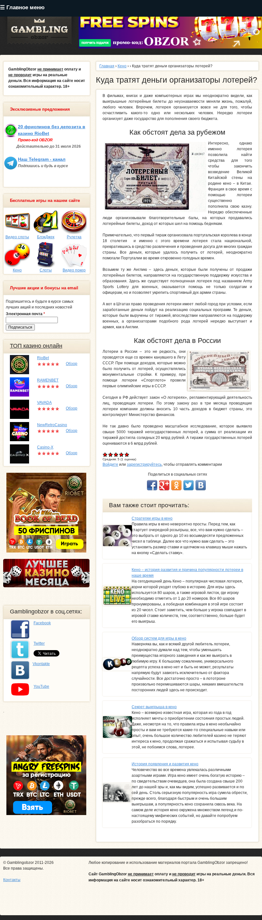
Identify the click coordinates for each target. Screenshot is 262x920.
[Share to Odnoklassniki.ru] (176, 485)
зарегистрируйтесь (144, 464)
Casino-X (45, 447)
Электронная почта (25, 314)
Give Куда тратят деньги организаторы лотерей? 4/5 (121, 454)
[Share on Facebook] (152, 485)
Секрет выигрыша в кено (154, 707)
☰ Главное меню (22, 7)
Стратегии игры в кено (152, 518)
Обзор (71, 363)
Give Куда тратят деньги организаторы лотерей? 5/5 (127, 454)
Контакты (11, 880)
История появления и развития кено (165, 764)
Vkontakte (41, 664)
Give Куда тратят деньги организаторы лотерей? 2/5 (110, 454)
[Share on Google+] (164, 485)
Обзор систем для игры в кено (159, 638)
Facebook (42, 623)
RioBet (43, 358)
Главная (106, 66)
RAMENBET (47, 380)
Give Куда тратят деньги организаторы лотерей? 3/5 (116, 454)
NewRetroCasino (52, 425)
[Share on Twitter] (188, 485)
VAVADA (44, 402)
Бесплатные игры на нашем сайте (45, 200)
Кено (122, 66)
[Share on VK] (201, 485)
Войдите (110, 464)
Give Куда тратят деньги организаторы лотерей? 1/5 (105, 454)
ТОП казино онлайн (36, 346)
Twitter (39, 643)
